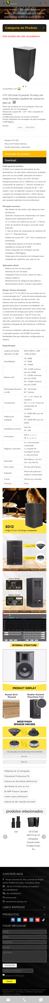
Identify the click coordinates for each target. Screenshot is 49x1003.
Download (10, 160)
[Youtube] (25, 920)
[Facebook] (13, 920)
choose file (10, 965)
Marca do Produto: (12, 144)
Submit (9, 981)
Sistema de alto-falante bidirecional (20, 781)
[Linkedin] (19, 920)
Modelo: (8, 140)
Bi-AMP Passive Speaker (16, 791)
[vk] (37, 920)
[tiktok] (44, 920)
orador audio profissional (15, 796)
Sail (16, 832)
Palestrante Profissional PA (17, 776)
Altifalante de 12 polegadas (17, 771)
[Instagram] (31, 920)
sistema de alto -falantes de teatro (19, 802)
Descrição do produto (17, 154)
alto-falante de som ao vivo (16, 786)
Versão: (8, 147)
